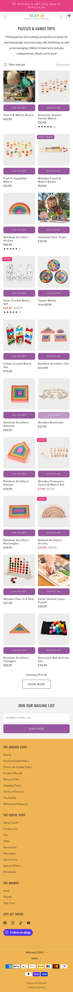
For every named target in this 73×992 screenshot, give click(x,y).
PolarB (7, 896)
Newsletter (10, 847)
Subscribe (36, 728)
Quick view (53, 293)
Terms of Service (13, 791)
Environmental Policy (16, 760)
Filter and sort (17, 64)
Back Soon (54, 415)
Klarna (7, 754)
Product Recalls (12, 773)
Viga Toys (9, 902)
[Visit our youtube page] (28, 923)
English (34, 958)
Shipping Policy (12, 785)
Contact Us (10, 828)
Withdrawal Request (15, 803)
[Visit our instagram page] (13, 923)
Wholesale (9, 871)
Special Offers (12, 865)
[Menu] (5, 17)
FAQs (6, 841)
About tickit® (11, 822)
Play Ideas (9, 853)
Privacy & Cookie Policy (17, 767)
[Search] (61, 17)
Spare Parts (10, 859)
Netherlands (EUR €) (34, 952)
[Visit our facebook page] (5, 923)
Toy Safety (9, 797)
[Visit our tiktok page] (21, 923)
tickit (6, 890)
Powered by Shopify (36, 983)
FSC (5, 835)
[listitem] (36, 6)
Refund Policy (11, 779)
